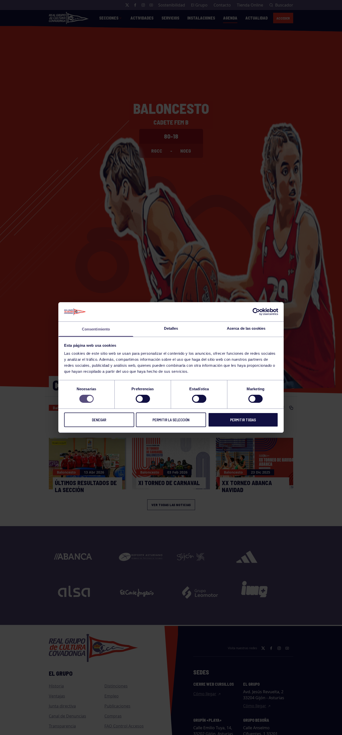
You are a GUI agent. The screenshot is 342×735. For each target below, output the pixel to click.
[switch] (143, 399)
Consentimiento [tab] (96, 329)
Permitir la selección (171, 420)
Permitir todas (243, 420)
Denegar (99, 420)
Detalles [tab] (171, 328)
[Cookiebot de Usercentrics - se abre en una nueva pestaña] (256, 311)
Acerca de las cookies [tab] (246, 328)
